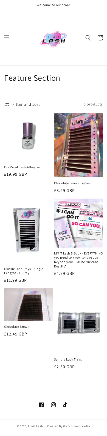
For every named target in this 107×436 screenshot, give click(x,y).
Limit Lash (36, 426)
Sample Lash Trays (68, 359)
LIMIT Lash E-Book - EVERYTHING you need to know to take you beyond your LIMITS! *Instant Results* (78, 259)
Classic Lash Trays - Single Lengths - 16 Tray (23, 271)
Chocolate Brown (17, 326)
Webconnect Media (76, 426)
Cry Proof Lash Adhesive (22, 167)
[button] (7, 38)
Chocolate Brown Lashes (72, 183)
